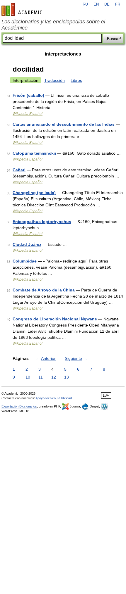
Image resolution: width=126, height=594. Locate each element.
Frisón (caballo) (28, 95)
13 (66, 377)
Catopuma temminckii (34, 153)
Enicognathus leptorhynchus (42, 221)
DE (107, 4)
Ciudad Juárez (27, 244)
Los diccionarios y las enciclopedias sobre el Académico (53, 25)
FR (117, 4)
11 (40, 377)
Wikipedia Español (27, 114)
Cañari (19, 170)
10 (27, 377)
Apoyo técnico (45, 398)
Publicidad (64, 398)
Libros (76, 80)
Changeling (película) (34, 192)
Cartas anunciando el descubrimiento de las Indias (64, 124)
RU (85, 4)
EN (96, 4)
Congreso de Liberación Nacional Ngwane (55, 319)
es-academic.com (22, 9)
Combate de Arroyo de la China (44, 290)
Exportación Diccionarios (19, 406)
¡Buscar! (113, 38)
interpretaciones (63, 53)
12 (53, 377)
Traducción (54, 80)
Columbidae (25, 261)
